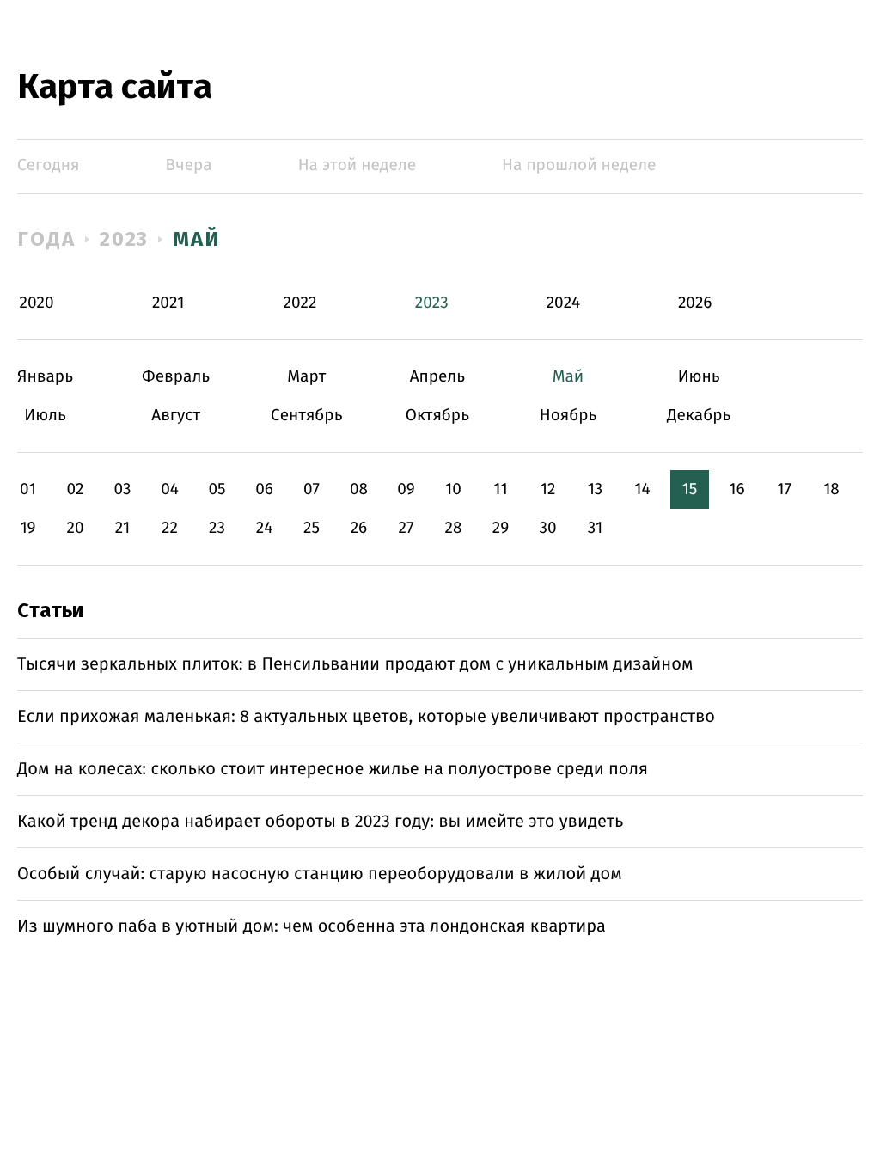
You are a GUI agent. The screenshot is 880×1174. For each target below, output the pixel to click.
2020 (37, 303)
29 (500, 528)
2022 (300, 303)
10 (453, 489)
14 (642, 489)
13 (595, 489)
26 (359, 528)
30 (547, 528)
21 (123, 528)
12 (548, 489)
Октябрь (437, 415)
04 (170, 489)
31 (595, 528)
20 (74, 528)
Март (306, 377)
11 (500, 489)
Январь (45, 377)
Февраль (175, 377)
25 (311, 528)
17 (784, 489)
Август (175, 415)
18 (831, 489)
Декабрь (699, 415)
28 (453, 528)
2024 (564, 303)
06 (264, 489)
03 (122, 489)
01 (28, 489)
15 (690, 489)
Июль (45, 415)
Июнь (699, 377)
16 (736, 489)
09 (406, 489)
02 (74, 489)
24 (264, 528)
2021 (168, 303)
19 (27, 528)
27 (406, 528)
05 (216, 489)
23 (217, 528)
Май (196, 239)
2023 (125, 239)
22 (170, 528)
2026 (695, 303)
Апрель (437, 377)
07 (311, 489)
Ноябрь (568, 415)
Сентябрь (306, 415)
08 (359, 489)
